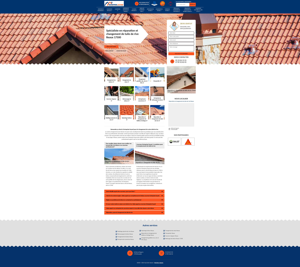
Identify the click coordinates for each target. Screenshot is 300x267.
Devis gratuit (109, 51)
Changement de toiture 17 (159, 10)
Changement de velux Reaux (172, 230)
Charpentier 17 (117, 10)
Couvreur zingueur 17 (134, 10)
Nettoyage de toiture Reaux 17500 (174, 238)
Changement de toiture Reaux (125, 236)
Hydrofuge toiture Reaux (147, 230)
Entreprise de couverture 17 (101, 10)
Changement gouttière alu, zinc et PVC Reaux (150, 238)
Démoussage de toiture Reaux (125, 234)
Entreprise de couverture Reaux (126, 239)
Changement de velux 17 (109, 10)
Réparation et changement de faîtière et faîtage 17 (187, 10)
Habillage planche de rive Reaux (126, 231)
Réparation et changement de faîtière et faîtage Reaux (149, 234)
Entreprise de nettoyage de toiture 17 (126, 10)
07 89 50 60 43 (144, 4)
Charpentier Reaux (170, 233)
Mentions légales (158, 262)
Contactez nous (121, 51)
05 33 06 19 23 (144, 2)
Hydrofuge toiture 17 (167, 10)
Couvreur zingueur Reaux (171, 236)
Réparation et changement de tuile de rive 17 (176, 10)
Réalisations (111, 46)
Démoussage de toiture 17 (150, 10)
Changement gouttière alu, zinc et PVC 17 (198, 10)
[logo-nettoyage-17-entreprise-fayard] (111, 3)
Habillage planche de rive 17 (142, 10)
